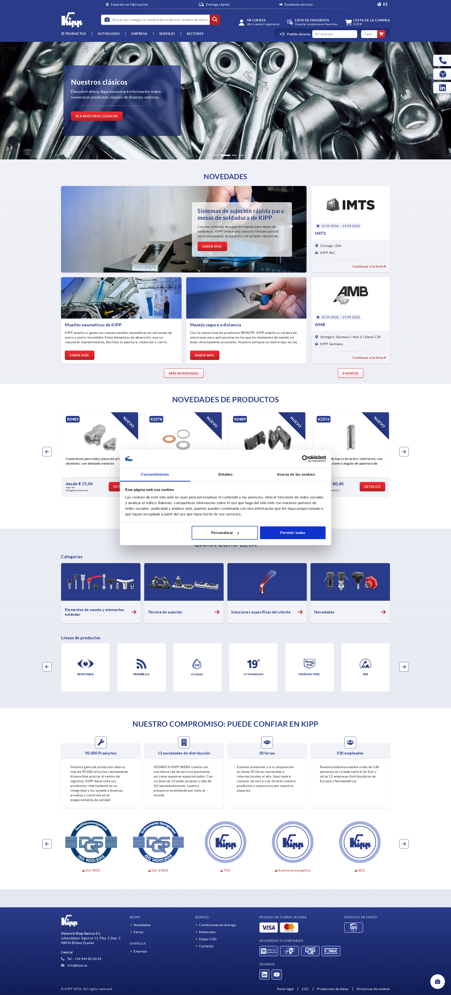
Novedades (142, 925)
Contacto (206, 946)
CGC (305, 989)
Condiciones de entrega (217, 925)
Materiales (207, 932)
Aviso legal (285, 989)
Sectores (195, 33)
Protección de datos (333, 989)
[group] (100, 454)
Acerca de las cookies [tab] (296, 474)
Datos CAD (208, 939)
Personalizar (222, 533)
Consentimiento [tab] (155, 474)
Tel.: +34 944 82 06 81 (84, 959)
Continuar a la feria (368, 266)
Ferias (138, 932)
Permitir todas (292, 533)
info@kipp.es (76, 965)
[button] (210, 155)
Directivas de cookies (373, 989)
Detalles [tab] (225, 474)
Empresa (139, 33)
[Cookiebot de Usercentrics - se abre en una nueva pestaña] (305, 458)
